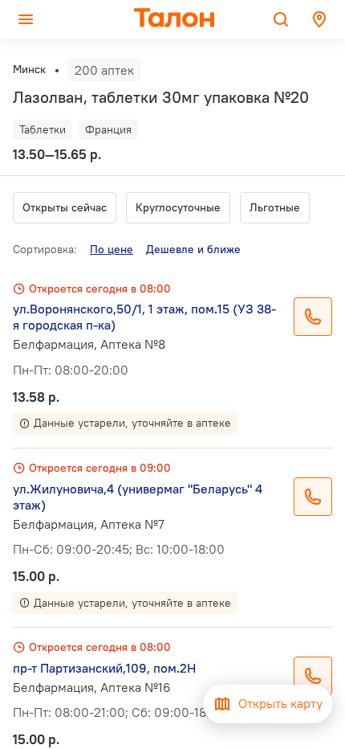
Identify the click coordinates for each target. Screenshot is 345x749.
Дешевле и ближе (193, 249)
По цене (111, 249)
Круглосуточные (178, 207)
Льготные (275, 207)
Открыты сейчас (64, 207)
